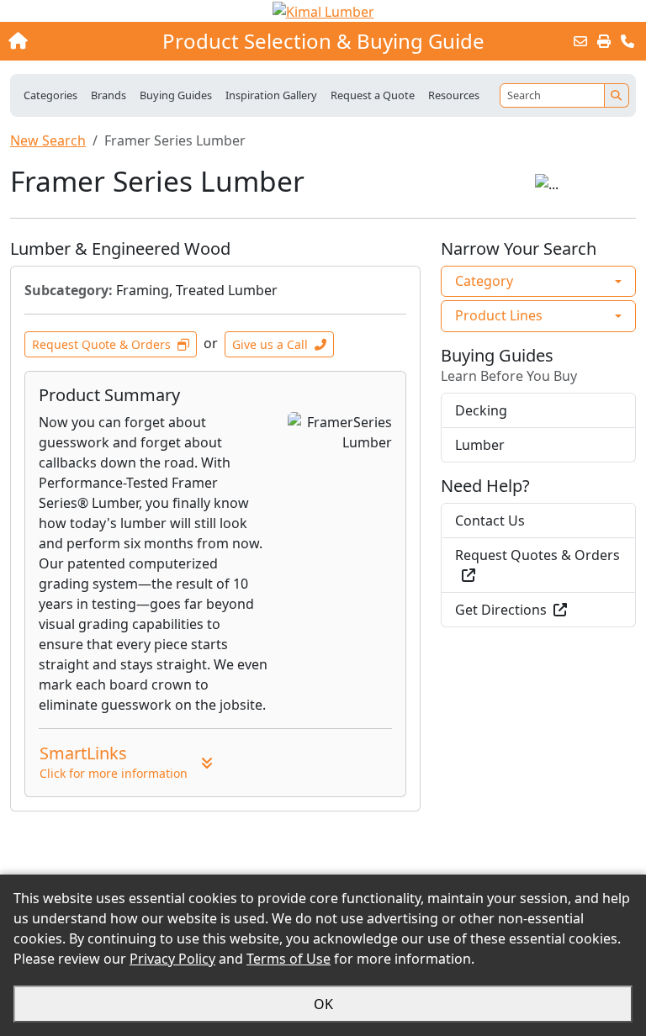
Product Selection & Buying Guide (323, 41)
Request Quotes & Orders (537, 555)
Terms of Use (288, 958)
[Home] (69, 41)
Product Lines (499, 315)
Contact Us (490, 520)
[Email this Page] (580, 41)
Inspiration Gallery (271, 95)
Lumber (480, 445)
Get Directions (501, 609)
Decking (481, 410)
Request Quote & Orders (101, 344)
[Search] (616, 95)
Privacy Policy (172, 958)
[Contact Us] (627, 41)
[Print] (604, 41)
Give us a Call (270, 344)
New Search (48, 140)
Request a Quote (373, 95)
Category (484, 281)
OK (323, 1004)
